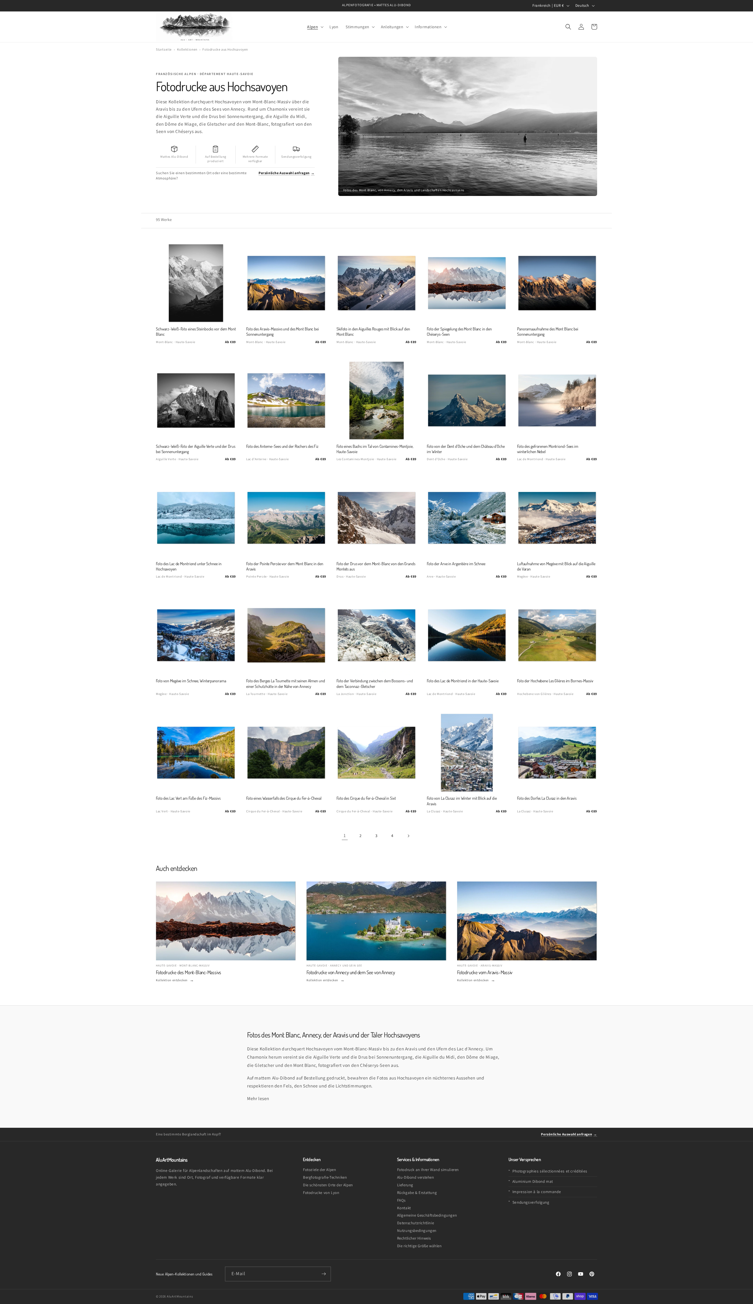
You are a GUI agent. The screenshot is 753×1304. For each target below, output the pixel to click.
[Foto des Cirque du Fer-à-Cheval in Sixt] (376, 753)
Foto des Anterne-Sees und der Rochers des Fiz (282, 446)
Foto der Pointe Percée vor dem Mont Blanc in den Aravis (284, 566)
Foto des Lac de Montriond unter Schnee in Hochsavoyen (188, 566)
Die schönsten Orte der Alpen (328, 1184)
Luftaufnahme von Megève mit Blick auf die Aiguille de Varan (556, 566)
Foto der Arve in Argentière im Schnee (456, 563)
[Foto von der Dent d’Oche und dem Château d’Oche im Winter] (467, 400)
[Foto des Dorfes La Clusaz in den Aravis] (557, 753)
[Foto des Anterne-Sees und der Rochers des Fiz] (286, 400)
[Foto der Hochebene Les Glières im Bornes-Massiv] (557, 635)
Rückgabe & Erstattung (417, 1192)
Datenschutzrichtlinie (415, 1222)
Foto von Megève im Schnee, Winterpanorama (191, 680)
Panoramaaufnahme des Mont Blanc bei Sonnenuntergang (547, 331)
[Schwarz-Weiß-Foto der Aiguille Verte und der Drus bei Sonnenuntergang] (196, 400)
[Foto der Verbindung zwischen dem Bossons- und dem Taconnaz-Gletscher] (376, 635)
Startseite (164, 49)
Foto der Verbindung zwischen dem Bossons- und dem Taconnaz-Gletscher (374, 683)
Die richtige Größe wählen (419, 1245)
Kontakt (404, 1207)
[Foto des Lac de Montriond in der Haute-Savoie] (467, 635)
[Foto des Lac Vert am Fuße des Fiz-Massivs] (196, 753)
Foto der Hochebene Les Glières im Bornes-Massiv (555, 680)
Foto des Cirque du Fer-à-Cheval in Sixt (366, 798)
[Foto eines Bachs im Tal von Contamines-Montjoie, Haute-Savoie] (376, 400)
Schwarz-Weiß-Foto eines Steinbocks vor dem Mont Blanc (196, 331)
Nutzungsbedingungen (417, 1230)
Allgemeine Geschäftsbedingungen (427, 1215)
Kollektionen (187, 49)
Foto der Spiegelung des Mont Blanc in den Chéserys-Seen (459, 331)
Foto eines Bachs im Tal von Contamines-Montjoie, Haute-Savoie (374, 449)
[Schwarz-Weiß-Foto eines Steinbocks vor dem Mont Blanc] (196, 283)
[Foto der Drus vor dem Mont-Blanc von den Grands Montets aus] (376, 518)
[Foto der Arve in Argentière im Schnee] (467, 518)
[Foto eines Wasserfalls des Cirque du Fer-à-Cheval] (286, 753)
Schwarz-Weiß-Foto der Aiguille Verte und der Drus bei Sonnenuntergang (195, 449)
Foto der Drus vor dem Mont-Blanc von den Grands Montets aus (375, 566)
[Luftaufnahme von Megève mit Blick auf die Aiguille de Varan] (557, 518)
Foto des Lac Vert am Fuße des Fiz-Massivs (188, 798)
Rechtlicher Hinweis (414, 1238)
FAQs (401, 1200)
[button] (315, 26)
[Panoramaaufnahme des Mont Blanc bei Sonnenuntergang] (557, 283)
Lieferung (405, 1184)
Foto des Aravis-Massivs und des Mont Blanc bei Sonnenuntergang (282, 331)
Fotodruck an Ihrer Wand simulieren (428, 1169)
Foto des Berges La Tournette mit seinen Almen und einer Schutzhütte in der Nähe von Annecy (285, 683)
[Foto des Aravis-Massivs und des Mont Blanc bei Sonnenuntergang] (286, 283)
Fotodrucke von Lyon (321, 1192)
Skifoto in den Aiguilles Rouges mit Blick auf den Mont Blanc (373, 331)
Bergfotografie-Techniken (325, 1177)
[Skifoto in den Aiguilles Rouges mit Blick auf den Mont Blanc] (376, 283)
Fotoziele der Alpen (319, 1169)
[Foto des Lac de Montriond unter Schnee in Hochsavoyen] (196, 518)
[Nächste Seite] (408, 835)
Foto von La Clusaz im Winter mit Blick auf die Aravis (462, 801)
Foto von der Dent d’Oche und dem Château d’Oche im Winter (466, 449)
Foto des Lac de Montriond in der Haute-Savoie (463, 680)
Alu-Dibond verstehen (415, 1177)
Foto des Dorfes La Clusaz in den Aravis (547, 798)
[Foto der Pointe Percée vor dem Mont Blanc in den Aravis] (286, 518)
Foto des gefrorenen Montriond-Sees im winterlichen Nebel (547, 449)
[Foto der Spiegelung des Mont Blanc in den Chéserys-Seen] (467, 283)
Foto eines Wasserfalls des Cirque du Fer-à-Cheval (283, 798)
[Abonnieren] (323, 1274)
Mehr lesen (258, 1098)
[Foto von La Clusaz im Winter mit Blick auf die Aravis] (467, 753)
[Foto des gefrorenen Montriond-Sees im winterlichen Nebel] (557, 400)
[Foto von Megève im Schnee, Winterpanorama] (196, 635)
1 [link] (345, 835)
